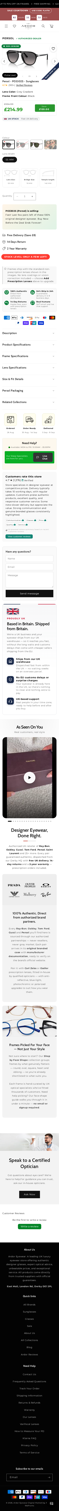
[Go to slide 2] (13, 821)
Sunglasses (29, 1311)
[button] (6, 26)
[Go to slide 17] (46, 821)
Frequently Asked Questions (29, 1381)
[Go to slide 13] (37, 821)
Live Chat (44, 457)
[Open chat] (51, 1503)
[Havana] (36, 144)
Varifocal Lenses (29, 1424)
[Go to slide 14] (39, 821)
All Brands (29, 1304)
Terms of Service (29, 1452)
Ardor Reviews (29, 1354)
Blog (29, 1347)
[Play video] (29, 778)
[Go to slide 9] (28, 821)
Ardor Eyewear (21, 1503)
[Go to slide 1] (10, 821)
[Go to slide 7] (24, 821)
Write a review (30, 1226)
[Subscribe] (48, 1477)
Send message (29, 593)
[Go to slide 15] (41, 821)
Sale (29, 1326)
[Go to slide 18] (48, 821)
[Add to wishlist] (53, 48)
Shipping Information (29, 1395)
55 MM (10, 159)
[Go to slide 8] (26, 821)
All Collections (29, 1340)
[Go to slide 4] (17, 821)
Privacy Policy (29, 1445)
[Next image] (55, 61)
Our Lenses (29, 1417)
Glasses (29, 1319)
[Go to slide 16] (44, 821)
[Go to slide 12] (35, 821)
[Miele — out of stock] (50, 144)
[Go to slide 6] (22, 821)
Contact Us (29, 1374)
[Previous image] (4, 61)
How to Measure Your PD (29, 1431)
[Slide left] (22, 76)
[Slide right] (36, 76)
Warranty (29, 1410)
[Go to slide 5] (19, 821)
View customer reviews (19, 536)
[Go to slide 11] (33, 821)
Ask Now (29, 1194)
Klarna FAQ (29, 1438)
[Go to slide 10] (30, 821)
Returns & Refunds (29, 1402)
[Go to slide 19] (50, 821)
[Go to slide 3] (15, 821)
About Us (29, 1333)
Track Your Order (30, 1388)
